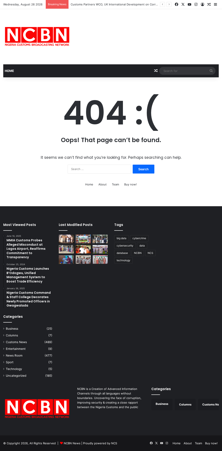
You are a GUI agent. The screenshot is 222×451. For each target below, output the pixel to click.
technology (123, 260)
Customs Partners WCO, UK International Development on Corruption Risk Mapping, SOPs (131, 4)
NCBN (138, 253)
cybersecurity (125, 245)
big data (121, 238)
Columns (12, 335)
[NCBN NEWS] (37, 37)
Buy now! (130, 184)
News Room (14, 355)
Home (9, 71)
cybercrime (139, 238)
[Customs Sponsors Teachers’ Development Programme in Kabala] (66, 249)
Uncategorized (16, 375)
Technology (14, 369)
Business (12, 328)
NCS (150, 253)
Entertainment (16, 348)
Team (115, 184)
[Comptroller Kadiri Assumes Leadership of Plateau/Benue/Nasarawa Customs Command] (83, 259)
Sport (9, 362)
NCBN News (72, 443)
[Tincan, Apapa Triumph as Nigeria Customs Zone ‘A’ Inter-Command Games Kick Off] (83, 249)
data (142, 245)
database (122, 253)
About (102, 184)
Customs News (16, 342)
